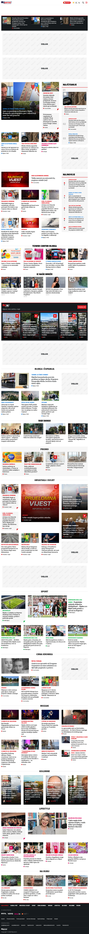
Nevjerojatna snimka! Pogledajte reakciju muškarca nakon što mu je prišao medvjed (10, 892)
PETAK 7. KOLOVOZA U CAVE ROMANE (79, 738)
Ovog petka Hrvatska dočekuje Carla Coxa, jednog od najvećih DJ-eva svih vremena (79, 743)
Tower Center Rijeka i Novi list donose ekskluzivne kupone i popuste (33, 265)
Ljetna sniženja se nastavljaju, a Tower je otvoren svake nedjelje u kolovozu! (11, 469)
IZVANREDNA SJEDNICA (70, 525)
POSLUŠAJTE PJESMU (68, 726)
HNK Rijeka (6, 620)
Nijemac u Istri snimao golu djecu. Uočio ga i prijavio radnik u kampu (9, 692)
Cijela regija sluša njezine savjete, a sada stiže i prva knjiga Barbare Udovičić (76, 823)
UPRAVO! (24, 229)
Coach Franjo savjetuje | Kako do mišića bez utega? (33, 437)
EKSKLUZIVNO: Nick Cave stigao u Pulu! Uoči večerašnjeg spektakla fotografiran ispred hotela (79, 755)
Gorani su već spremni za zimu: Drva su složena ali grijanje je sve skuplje (10, 149)
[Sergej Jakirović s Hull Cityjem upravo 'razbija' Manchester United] (11, 282)
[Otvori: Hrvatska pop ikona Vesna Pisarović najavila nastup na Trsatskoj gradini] (50, 715)
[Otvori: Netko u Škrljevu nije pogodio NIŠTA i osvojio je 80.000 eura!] (78, 847)
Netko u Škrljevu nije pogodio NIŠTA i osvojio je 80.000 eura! (77, 859)
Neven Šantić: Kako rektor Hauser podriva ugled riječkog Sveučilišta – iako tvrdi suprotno (54, 792)
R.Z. (27, 801)
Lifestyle (45, 151)
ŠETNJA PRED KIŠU (73, 134)
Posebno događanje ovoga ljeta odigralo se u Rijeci (54, 858)
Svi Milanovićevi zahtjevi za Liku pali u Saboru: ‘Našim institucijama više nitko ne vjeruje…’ (74, 531)
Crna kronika (16, 28)
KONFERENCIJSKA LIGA (75, 600)
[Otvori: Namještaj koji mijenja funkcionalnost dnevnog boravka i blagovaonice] (76, 457)
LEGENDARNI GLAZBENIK (78, 751)
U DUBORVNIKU (28, 888)
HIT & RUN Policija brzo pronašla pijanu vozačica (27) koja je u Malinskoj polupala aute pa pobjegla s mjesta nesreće (30, 695)
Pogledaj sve (82, 307)
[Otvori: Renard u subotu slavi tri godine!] (50, 137)
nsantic (8, 801)
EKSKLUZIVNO (67, 497)
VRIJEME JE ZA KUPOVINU (9, 261)
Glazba (24, 211)
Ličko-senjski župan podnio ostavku (28, 232)
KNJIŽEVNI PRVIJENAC (75, 818)
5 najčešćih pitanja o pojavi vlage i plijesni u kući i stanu (55, 465)
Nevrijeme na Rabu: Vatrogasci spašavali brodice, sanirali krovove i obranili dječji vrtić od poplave (54, 439)
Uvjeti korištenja (41, 919)
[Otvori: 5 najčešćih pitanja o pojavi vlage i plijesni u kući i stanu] (55, 457)
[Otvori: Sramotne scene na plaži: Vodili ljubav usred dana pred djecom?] (55, 880)
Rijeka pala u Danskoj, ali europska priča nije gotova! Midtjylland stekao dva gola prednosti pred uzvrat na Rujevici (33, 643)
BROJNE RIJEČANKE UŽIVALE (54, 855)
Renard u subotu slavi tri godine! (50, 148)
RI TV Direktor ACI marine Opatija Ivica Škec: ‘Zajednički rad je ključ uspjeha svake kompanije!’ (68, 329)
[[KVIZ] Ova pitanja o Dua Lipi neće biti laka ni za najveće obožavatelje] (55, 282)
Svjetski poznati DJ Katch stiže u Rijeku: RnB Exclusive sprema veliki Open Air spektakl (33, 861)
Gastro (4, 865)
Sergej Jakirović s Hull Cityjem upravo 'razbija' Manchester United (9, 291)
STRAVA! (3, 688)
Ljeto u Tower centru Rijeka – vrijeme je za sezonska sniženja (10, 265)
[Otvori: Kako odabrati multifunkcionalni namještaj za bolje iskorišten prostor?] (33, 457)
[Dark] (79, 2)
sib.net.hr (23, 925)
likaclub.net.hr (66, 925)
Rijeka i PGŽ (45, 26)
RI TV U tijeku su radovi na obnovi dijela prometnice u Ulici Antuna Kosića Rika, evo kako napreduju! (30, 329)
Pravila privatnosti (21, 919)
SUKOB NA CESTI (48, 93)
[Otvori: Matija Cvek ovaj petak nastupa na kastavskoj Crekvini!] (50, 744)
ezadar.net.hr (38, 925)
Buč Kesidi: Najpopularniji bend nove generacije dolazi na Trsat (30, 206)
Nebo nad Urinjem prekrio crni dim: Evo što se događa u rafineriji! (50, 233)
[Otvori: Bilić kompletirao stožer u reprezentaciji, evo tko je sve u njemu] (55, 630)
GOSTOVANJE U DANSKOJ (75, 638)
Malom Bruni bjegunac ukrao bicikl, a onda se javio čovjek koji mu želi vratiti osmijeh (29, 549)
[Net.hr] (4, 913)
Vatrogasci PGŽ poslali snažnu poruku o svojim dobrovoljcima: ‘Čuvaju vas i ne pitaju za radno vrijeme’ (29, 408)
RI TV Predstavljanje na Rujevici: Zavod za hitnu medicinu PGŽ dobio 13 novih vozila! (49, 329)
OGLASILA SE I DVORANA (49, 545)
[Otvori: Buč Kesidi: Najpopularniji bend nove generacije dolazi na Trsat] (30, 195)
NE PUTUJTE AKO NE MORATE (9, 545)
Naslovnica (4, 905)
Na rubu (44, 871)
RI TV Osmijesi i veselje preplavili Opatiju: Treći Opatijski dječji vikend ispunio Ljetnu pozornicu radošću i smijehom (10, 327)
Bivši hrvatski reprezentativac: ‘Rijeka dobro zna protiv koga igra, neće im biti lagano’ (77, 642)
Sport (44, 591)
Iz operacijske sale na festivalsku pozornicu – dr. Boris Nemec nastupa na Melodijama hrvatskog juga (74, 730)
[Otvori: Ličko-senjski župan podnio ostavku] (30, 223)
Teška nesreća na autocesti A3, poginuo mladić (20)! (43, 179)
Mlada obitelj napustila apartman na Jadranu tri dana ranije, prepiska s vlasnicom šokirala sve (77, 20)
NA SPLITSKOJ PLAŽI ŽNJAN (54, 888)
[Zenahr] (17, 913)
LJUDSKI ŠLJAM (46, 688)
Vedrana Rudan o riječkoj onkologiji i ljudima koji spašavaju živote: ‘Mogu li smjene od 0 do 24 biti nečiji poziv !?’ (77, 792)
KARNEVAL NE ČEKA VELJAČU (27, 722)
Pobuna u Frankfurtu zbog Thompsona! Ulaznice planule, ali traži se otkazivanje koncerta (50, 549)
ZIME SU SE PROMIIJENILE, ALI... (9, 144)
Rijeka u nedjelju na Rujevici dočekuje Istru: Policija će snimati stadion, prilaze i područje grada (12, 615)
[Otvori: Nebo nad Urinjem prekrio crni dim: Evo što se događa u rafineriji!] (50, 223)
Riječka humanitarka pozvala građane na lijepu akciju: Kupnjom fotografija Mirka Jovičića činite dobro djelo (44, 380)
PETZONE (44, 402)
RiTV (6, 337)
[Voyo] (10, 913)
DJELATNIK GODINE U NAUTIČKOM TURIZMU (68, 321)
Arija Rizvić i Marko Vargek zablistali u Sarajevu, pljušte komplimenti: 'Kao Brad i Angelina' (33, 292)
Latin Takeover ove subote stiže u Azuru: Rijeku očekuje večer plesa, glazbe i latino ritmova (12, 832)
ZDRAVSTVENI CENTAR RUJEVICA (49, 321)
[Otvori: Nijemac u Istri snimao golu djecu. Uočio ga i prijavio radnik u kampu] (10, 681)
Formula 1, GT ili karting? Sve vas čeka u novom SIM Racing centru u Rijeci (55, 265)
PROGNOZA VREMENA (7, 201)
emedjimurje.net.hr (5, 925)
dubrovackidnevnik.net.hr (49, 925)
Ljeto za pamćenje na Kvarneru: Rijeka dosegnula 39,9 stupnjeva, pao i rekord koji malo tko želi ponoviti (48, 21)
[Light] (73, 2)
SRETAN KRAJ (25, 545)
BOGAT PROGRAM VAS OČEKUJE (12, 828)
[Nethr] (25, 913)
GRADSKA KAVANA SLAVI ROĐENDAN (49, 144)
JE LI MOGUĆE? (5, 888)
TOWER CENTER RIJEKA (75, 261)
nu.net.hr (58, 925)
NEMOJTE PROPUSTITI (48, 751)
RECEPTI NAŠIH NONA (7, 855)
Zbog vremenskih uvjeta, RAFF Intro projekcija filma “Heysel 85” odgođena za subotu (77, 438)
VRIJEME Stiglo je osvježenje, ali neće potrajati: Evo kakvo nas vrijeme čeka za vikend (9, 206)
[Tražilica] (83, 3)
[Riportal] (6, 2)
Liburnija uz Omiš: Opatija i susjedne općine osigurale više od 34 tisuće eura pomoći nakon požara (9, 408)
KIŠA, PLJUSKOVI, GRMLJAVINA (47, 202)
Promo (4, 269)
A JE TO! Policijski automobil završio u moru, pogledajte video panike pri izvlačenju (77, 892)
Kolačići (3, 919)
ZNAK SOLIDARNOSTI (7, 402)
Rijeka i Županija (44, 368)
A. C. (72, 801)
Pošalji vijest (49, 919)
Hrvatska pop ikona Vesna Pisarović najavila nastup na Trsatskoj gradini (50, 726)
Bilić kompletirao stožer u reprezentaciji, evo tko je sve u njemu (55, 641)
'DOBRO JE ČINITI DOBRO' (39, 375)
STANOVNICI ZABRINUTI (49, 229)
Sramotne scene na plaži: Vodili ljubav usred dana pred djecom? (54, 892)
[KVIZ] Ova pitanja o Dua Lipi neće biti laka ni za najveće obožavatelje (54, 291)
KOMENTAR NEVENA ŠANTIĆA (9, 777)
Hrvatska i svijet (6, 211)
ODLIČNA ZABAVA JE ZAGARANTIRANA (30, 856)
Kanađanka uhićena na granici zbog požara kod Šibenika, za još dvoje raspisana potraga (72, 502)
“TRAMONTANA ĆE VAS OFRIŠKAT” (28, 752)
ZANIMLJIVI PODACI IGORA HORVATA (14, 109)
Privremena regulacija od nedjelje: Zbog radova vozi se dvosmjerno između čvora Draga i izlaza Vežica (50, 119)
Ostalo (72, 25)
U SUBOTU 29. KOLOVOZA (28, 201)
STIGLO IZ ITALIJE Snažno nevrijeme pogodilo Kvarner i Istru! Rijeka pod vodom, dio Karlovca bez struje (50, 208)
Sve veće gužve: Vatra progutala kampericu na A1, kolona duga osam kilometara (9, 549)
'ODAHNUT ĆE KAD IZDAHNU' (75, 783)
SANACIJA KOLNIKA (29, 322)
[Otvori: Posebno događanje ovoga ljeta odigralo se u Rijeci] (55, 847)
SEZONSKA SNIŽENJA (9, 464)
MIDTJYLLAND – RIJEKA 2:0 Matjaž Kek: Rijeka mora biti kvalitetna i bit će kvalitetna (11, 642)
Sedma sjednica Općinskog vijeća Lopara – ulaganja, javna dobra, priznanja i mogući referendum (10, 438)
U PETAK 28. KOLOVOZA (49, 721)
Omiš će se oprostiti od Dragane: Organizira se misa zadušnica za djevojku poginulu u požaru (44, 665)
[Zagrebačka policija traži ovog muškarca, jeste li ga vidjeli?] (78, 282)
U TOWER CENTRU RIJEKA (53, 261)
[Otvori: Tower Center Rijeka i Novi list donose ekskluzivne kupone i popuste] (33, 254)
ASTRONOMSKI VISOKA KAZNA (28, 688)
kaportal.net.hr (30, 925)
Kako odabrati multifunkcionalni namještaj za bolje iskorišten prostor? (30, 469)
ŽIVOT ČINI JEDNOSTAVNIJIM (32, 464)
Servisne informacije (31, 919)
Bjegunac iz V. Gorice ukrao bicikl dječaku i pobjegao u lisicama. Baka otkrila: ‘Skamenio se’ (50, 692)
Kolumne (44, 771)
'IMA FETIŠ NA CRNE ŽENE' (29, 144)
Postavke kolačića (11, 919)
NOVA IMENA (50, 638)
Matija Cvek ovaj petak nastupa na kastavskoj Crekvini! (49, 755)
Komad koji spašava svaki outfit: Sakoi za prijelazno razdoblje (77, 265)
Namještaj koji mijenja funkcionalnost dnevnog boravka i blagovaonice (75, 465)
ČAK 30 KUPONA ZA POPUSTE (32, 261)
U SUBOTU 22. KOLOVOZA (8, 751)
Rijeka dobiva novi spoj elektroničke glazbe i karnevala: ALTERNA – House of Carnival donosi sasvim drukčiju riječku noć (30, 729)
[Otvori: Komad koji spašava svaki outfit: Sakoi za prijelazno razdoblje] (78, 254)
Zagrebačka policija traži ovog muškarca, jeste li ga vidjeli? (77, 291)
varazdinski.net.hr (15, 925)
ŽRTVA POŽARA (36, 661)
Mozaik (44, 705)
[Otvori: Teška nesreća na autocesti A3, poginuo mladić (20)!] (15, 179)
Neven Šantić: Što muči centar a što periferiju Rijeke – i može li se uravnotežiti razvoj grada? (33, 793)
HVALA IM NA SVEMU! (27, 402)
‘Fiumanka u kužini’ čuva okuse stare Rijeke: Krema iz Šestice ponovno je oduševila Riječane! (11, 859)
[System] (76, 2)
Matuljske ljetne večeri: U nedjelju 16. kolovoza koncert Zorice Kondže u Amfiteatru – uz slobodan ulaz (29, 758)
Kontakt (56, 919)
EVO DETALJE (6, 611)
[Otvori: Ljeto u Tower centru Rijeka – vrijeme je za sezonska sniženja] (11, 254)
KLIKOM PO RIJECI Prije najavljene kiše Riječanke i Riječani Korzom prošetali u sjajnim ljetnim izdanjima (77, 138)
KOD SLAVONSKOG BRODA (40, 176)
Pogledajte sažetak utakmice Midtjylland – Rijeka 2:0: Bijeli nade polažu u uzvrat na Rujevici (77, 606)
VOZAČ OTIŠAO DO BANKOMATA (77, 888)
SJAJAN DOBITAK (73, 855)
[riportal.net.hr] (4, 929)
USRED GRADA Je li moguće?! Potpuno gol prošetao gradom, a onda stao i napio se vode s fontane (32, 893)
